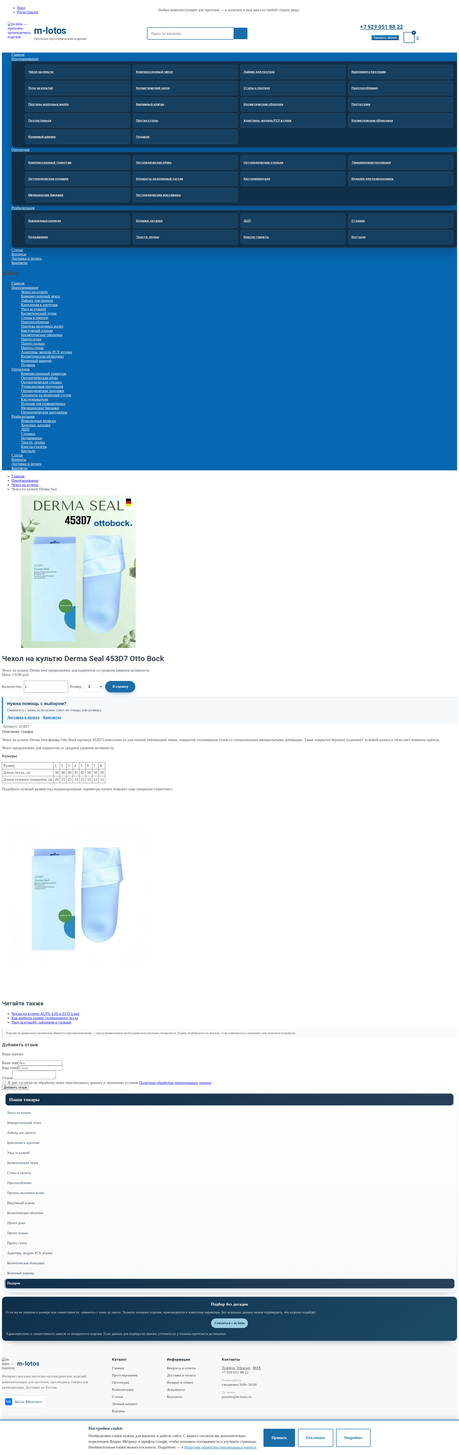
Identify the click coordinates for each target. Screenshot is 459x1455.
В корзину (120, 686)
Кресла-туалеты (256, 237)
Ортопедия (20, 150)
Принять (279, 1438)
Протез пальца (39, 120)
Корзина (118, 1411)
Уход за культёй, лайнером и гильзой (41, 1022)
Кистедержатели (257, 179)
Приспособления (364, 88)
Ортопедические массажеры (158, 195)
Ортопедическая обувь (154, 162)
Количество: (12, 687)
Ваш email (10, 1068)
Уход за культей (40, 88)
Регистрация (27, 12)
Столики (358, 221)
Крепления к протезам (368, 72)
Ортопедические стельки (263, 162)
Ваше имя (10, 1063)
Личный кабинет (125, 1404)
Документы (176, 1389)
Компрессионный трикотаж (49, 162)
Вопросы (18, 459)
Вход (21, 8)
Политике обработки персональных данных (220, 1447)
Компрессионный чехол (154, 72)
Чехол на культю (41, 72)
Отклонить (315, 1438)
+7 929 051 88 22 (381, 27)
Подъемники (38, 237)
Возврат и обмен (180, 1382)
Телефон (228, 1368)
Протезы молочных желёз (48, 104)
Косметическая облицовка (372, 120)
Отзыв (7, 1078)
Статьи (17, 455)
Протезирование (24, 59)
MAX (257, 1368)
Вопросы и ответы (181, 1368)
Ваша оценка (12, 1054)
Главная (17, 283)
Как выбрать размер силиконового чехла (44, 1018)
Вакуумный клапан (150, 104)
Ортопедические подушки (48, 179)
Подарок (142, 136)
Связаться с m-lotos (229, 1323)
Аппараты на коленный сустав (159, 179)
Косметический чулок (153, 88)
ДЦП (247, 221)
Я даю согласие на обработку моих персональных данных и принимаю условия (109, 1083)
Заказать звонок (385, 37)
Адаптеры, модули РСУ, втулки (267, 120)
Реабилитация (22, 208)
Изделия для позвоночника (372, 179)
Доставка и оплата (26, 464)
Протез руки (360, 104)
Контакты (19, 263)
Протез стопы (147, 120)
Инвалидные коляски (44, 221)
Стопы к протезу (257, 88)
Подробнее (353, 1438)
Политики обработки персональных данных (175, 1083)
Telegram (243, 1368)
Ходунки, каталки (149, 221)
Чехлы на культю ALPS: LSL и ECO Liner (45, 1014)
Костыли (358, 237)
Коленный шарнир (42, 136)
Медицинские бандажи (45, 195)
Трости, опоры (147, 237)
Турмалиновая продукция (371, 162)
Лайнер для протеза (259, 72)
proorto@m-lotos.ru (236, 1397)
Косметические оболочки (263, 104)
